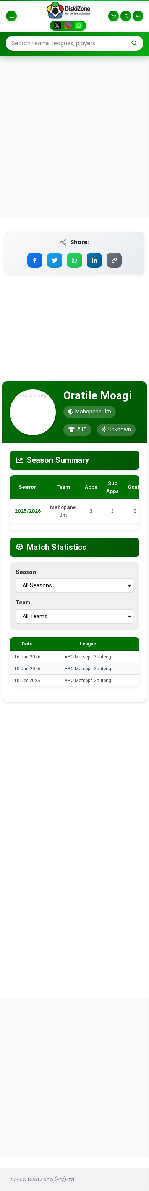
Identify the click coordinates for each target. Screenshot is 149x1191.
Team (23, 603)
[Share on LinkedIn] (94, 260)
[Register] (138, 16)
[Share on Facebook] (34, 260)
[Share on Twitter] (54, 260)
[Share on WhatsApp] (74, 260)
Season (26, 572)
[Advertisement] (74, 136)
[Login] (125, 16)
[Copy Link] (114, 260)
